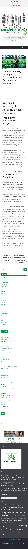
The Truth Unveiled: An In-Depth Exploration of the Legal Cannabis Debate (15, 4)
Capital (2, 350)
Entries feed (4, 419)
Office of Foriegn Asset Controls (8, 388)
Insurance (3, 373)
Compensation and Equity (7, 352)
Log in (2, 416)
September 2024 (5, 286)
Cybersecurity (4, 357)
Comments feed (4, 421)
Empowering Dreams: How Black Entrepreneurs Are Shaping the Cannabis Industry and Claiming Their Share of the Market (13, 477)
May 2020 (3, 324)
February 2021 (4, 311)
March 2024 (3, 300)
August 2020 (4, 318)
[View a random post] (25, 47)
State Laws (3, 404)
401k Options (4, 339)
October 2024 (4, 284)
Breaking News (4, 346)
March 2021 (3, 309)
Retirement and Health (6, 395)
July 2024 (3, 291)
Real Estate (3, 393)
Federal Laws (4, 364)
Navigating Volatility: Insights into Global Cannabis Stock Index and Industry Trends (14, 256)
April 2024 (3, 298)
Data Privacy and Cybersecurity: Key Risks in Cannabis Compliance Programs (13, 261)
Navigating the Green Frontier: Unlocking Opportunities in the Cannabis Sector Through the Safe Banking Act (14, 483)
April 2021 (3, 306)
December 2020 (4, 313)
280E (2, 335)
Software (3, 402)
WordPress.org (4, 423)
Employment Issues (5, 361)
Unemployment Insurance (7, 409)
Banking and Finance (6, 344)
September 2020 (5, 315)
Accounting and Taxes (6, 341)
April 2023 (3, 304)
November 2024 (4, 282)
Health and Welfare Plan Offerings (9, 366)
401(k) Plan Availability (6, 337)
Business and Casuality (6, 348)
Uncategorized (4, 406)
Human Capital (4, 368)
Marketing (5, 68)
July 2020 (3, 320)
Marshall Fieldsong (13, 85)
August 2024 (4, 289)
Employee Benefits (5, 359)
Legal (2, 379)
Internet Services (5, 377)
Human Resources (5, 370)
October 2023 (4, 302)
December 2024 (4, 280)
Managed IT (3, 384)
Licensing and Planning (6, 382)
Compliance (3, 355)
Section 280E (4, 397)
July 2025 (3, 277)
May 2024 (3, 295)
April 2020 (3, 327)
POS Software (4, 391)
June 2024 (3, 293)
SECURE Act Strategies (6, 400)
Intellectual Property (5, 375)
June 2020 (3, 322)
